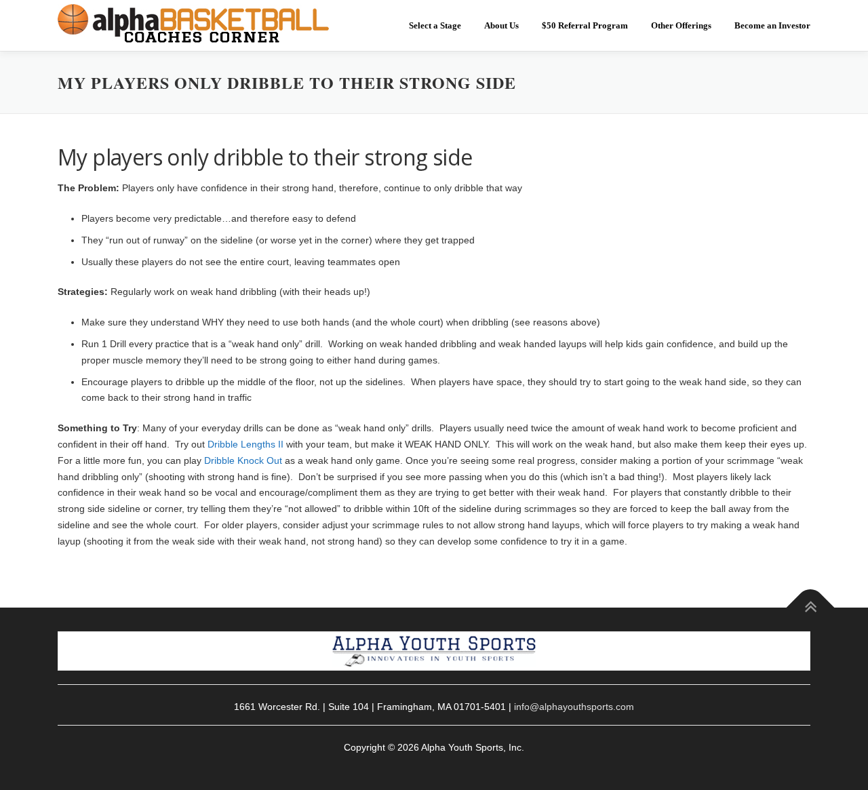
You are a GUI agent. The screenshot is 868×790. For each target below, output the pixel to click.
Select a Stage (435, 25)
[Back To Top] (811, 607)
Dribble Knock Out (243, 460)
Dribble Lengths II (245, 444)
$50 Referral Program (585, 25)
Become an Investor (772, 25)
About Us (501, 25)
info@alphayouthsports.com (574, 706)
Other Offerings (681, 25)
